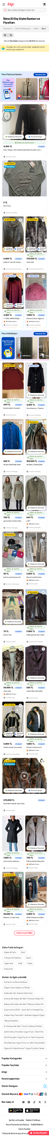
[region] (25, 89)
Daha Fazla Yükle (24, 933)
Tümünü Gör (40, 75)
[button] (3, 4)
